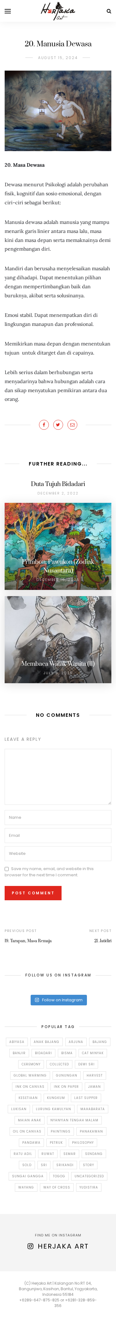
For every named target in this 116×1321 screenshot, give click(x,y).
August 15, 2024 (58, 57)
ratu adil (23, 1154)
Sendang (94, 1154)
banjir (19, 1053)
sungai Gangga (28, 1176)
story (88, 1165)
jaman (94, 1086)
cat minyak (93, 1053)
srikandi (65, 1165)
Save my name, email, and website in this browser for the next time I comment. (49, 872)
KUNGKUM (56, 1098)
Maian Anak (29, 1120)
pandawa (31, 1142)
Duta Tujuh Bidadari (58, 484)
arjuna (76, 1042)
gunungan (66, 1075)
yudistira (88, 1187)
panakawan (91, 1131)
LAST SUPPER (86, 1098)
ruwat (47, 1154)
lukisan (19, 1109)
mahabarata (92, 1109)
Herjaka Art (63, 1246)
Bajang (99, 1042)
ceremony (31, 1064)
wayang (26, 1187)
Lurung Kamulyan (53, 1109)
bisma (67, 1053)
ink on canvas (30, 1086)
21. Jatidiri (102, 941)
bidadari (43, 1053)
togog (59, 1176)
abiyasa (16, 1042)
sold (27, 1165)
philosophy (83, 1142)
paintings (61, 1131)
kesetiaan (28, 1098)
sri (44, 1165)
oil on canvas (27, 1131)
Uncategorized (89, 1176)
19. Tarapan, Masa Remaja (28, 941)
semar (69, 1154)
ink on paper (66, 1086)
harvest (95, 1075)
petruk (56, 1142)
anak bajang (46, 1042)
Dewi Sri (86, 1064)
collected (59, 1064)
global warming (30, 1075)
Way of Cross (56, 1187)
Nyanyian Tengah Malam (74, 1120)
